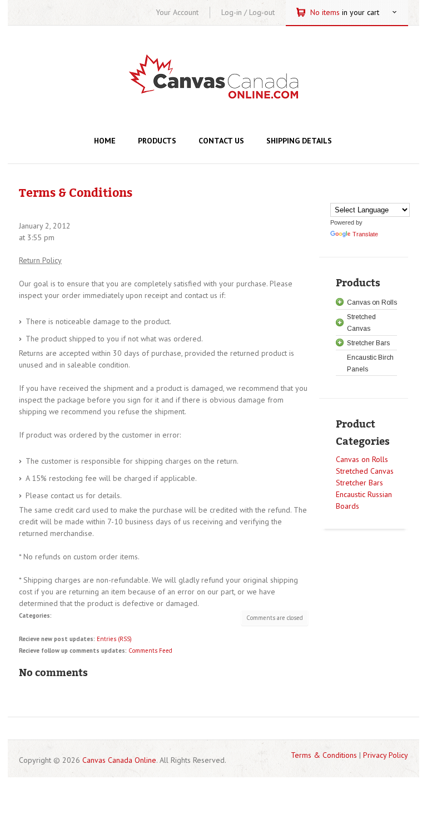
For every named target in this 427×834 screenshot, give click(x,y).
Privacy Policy (385, 755)
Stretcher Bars (359, 483)
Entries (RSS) (114, 639)
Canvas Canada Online (119, 760)
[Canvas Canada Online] (213, 103)
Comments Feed (150, 650)
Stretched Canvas (365, 471)
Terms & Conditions (75, 192)
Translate (365, 234)
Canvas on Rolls (362, 459)
